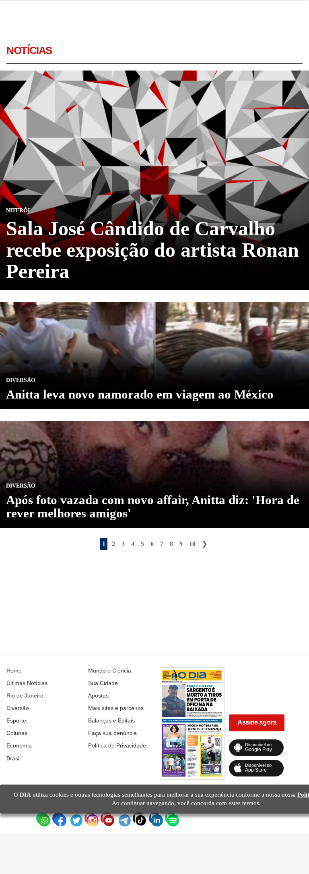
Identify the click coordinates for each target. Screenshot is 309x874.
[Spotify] (171, 818)
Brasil (13, 758)
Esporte (16, 720)
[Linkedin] (155, 818)
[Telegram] (123, 818)
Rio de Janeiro (24, 695)
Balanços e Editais (111, 720)
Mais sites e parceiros (116, 708)
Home (14, 670)
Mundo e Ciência (109, 670)
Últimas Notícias (26, 683)
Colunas (16, 733)
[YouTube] (107, 818)
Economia (19, 745)
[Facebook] (58, 818)
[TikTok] (139, 818)
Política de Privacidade (117, 745)
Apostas (98, 695)
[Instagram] (90, 818)
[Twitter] (74, 818)
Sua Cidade (103, 683)
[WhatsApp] (42, 818)
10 (192, 543)
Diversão (17, 708)
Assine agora (256, 722)
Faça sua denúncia (112, 733)
